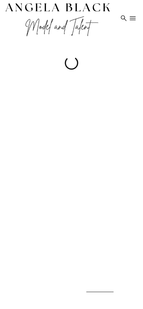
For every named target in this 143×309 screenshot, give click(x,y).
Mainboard (92, 297)
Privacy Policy (100, 289)
